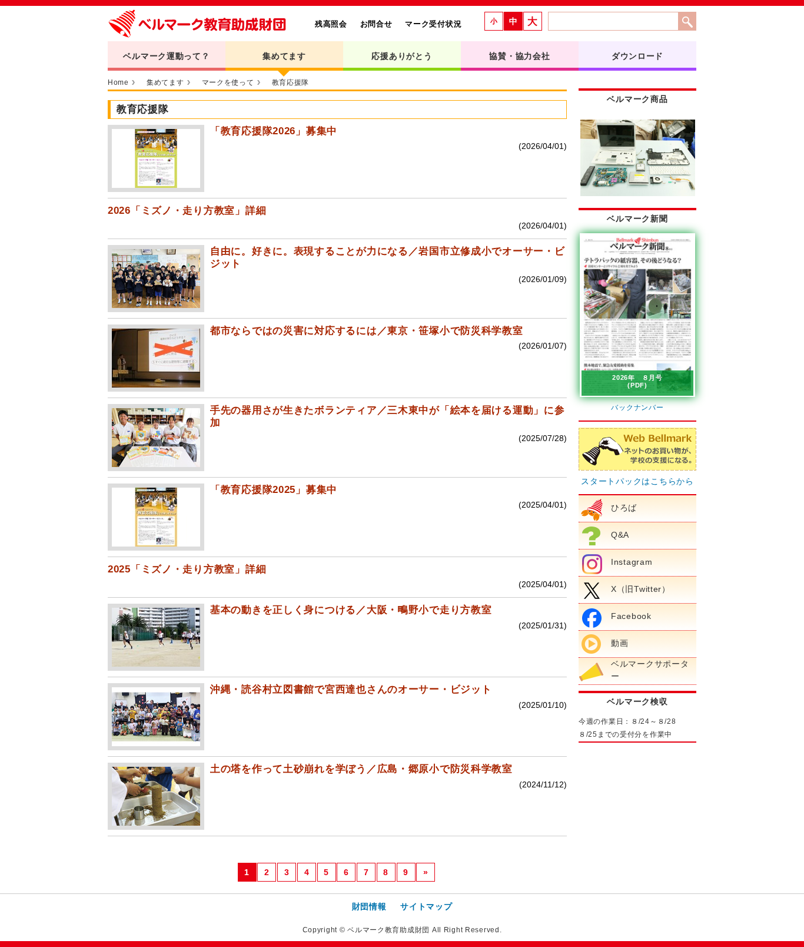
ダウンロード (637, 56)
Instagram (631, 562)
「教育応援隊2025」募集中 (273, 489)
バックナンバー (637, 407)
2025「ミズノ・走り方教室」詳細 (187, 569)
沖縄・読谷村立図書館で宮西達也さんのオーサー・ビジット (350, 689)
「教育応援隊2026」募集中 (273, 131)
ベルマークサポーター (650, 670)
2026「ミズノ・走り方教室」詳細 (187, 210)
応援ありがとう (401, 56)
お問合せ (376, 23)
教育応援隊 (291, 82)
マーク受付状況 (433, 23)
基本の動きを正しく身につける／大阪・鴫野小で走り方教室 (350, 609)
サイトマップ (426, 906)
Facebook (631, 616)
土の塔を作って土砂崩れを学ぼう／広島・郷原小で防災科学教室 (361, 768)
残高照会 (331, 23)
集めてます (284, 56)
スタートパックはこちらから (637, 481)
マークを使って (228, 82)
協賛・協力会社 (519, 56)
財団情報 (369, 906)
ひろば (624, 507)
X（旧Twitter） (640, 589)
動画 (619, 643)
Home (118, 82)
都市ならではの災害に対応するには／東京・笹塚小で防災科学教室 (366, 330)
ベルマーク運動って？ (166, 56)
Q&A (620, 534)
